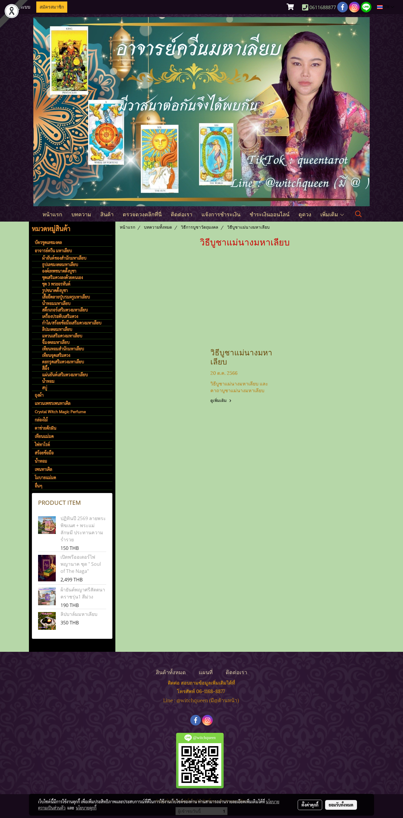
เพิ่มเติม (330, 214)
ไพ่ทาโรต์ (42, 444)
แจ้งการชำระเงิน (221, 214)
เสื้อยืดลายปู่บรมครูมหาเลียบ (66, 296)
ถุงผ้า (39, 395)
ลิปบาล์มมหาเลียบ (78, 614)
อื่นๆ (38, 485)
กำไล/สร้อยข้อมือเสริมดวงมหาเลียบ (71, 322)
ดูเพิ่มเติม (219, 400)
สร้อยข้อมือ (44, 452)
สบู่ (44, 387)
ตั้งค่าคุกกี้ (310, 804)
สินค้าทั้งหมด (171, 672)
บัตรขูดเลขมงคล (48, 242)
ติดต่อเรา (181, 214)
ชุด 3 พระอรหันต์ (56, 283)
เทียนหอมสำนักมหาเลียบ (63, 348)
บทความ (81, 214)
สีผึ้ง (45, 368)
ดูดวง (305, 214)
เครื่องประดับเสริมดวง (60, 316)
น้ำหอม (48, 381)
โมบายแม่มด (45, 477)
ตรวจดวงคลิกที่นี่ (142, 214)
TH (387, 7)
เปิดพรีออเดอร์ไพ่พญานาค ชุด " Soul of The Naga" (80, 564)
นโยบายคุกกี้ (86, 807)
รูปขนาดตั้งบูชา (55, 290)
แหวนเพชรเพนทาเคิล (53, 403)
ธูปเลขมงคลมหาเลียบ (60, 264)
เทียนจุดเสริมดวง (56, 355)
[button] (358, 214)
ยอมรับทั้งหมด (341, 804)
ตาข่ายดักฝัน (45, 428)
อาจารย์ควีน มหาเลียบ (53, 250)
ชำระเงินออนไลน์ (269, 214)
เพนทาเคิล (43, 469)
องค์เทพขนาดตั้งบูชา (59, 270)
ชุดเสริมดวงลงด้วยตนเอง (62, 277)
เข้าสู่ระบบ (20, 7)
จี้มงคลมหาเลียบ (56, 342)
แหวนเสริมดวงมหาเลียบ (62, 335)
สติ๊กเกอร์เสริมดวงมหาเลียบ (65, 309)
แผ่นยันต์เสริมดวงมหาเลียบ (65, 374)
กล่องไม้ (41, 419)
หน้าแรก (52, 214)
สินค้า (107, 214)
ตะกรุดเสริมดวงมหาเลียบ (63, 361)
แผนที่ (206, 672)
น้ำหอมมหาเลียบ (56, 303)
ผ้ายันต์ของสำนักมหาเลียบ (64, 257)
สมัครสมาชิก (52, 7)
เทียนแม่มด (44, 436)
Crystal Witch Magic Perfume (60, 411)
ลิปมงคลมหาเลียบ (57, 329)
